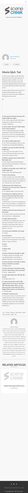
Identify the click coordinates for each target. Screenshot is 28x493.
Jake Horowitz (15, 56)
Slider (12, 314)
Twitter (17, 64)
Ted (15, 314)
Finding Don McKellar (14, 488)
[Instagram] (16, 484)
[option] (14, 381)
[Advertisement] (14, 35)
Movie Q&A (18, 312)
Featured (12, 312)
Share (7, 64)
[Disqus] (14, 412)
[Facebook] (11, 484)
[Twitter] (13, 484)
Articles (8, 312)
